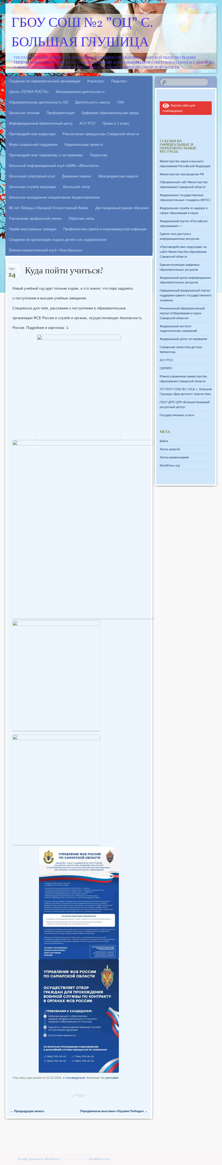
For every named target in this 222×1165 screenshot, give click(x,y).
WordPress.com (99, 1159)
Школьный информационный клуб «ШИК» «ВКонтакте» (54, 166)
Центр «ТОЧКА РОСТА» (29, 92)
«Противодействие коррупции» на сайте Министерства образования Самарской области (183, 251)
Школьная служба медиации (32, 187)
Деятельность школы (92, 102)
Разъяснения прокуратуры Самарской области (101, 134)
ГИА (120, 102)
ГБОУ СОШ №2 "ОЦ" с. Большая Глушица (82, 33)
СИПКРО (166, 368)
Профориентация (60, 113)
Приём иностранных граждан (32, 229)
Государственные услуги (177, 415)
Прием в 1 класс (115, 123)
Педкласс (119, 81)
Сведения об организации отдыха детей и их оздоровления (57, 240)
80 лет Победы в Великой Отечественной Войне (48, 208)
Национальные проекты (83, 145)
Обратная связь (81, 218)
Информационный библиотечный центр (41, 123)
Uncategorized (75, 1077)
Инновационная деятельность (80, 92)
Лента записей (170, 449)
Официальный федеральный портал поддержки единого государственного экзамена (185, 295)
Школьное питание (24, 113)
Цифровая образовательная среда (110, 113)
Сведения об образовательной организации (44, 81)
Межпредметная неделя (118, 176)
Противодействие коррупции (32, 134)
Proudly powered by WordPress (39, 1159)
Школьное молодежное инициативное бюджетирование (54, 197)
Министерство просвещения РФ (182, 174)
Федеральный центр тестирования (183, 339)
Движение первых (76, 176)
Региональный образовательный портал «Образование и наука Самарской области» (182, 313)
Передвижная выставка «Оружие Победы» (114, 1111)
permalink (112, 1077)
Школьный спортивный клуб (32, 176)
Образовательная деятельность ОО (38, 102)
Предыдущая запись (27, 1111)
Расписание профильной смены (35, 218)
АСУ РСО (87, 123)
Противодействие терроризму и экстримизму (46, 155)
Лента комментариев (174, 457)
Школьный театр (76, 187)
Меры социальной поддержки (33, 145)
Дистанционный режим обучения (122, 208)
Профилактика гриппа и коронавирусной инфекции (104, 229)
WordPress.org (170, 465)
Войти (164, 441)
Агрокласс (95, 81)
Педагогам (98, 155)
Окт (12, 270)
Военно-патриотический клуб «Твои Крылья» (45, 250)
